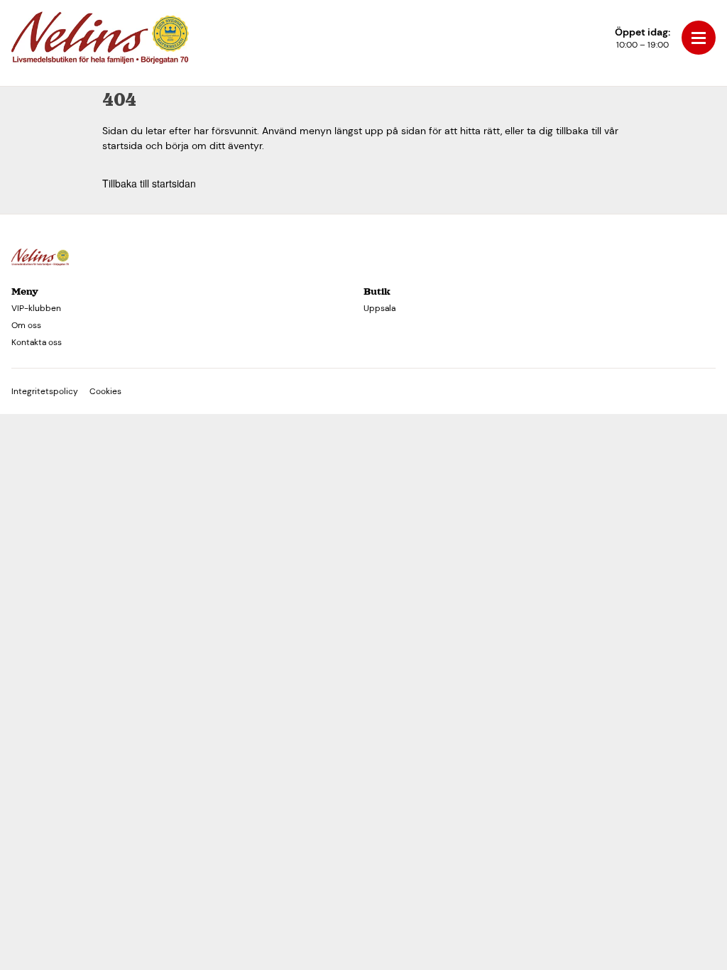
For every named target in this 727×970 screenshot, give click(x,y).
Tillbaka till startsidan (149, 183)
